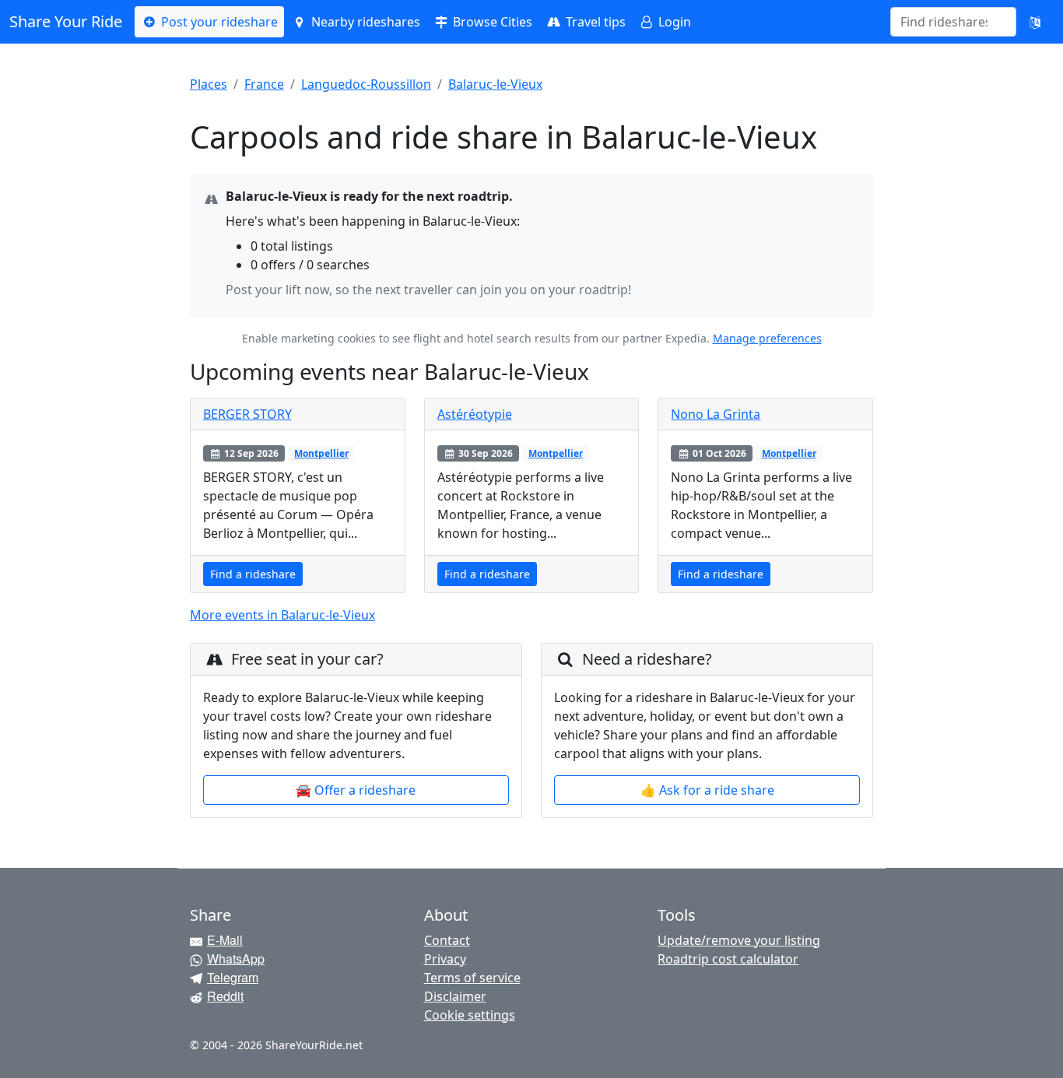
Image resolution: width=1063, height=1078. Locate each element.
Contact (447, 940)
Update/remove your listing (739, 940)
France (264, 84)
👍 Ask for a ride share (707, 790)
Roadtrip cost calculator (728, 958)
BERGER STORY (247, 414)
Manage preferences (767, 338)
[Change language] (1035, 22)
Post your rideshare (218, 21)
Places (208, 84)
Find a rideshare (253, 574)
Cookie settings (469, 1015)
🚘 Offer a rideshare (356, 790)
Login (673, 21)
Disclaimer (455, 996)
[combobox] (944, 21)
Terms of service (472, 977)
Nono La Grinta (715, 414)
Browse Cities (491, 21)
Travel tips (594, 21)
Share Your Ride (65, 21)
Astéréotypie (474, 414)
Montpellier (321, 453)
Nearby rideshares (364, 21)
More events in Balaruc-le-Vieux (282, 614)
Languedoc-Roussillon (366, 84)
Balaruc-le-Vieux (495, 84)
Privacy (445, 958)
